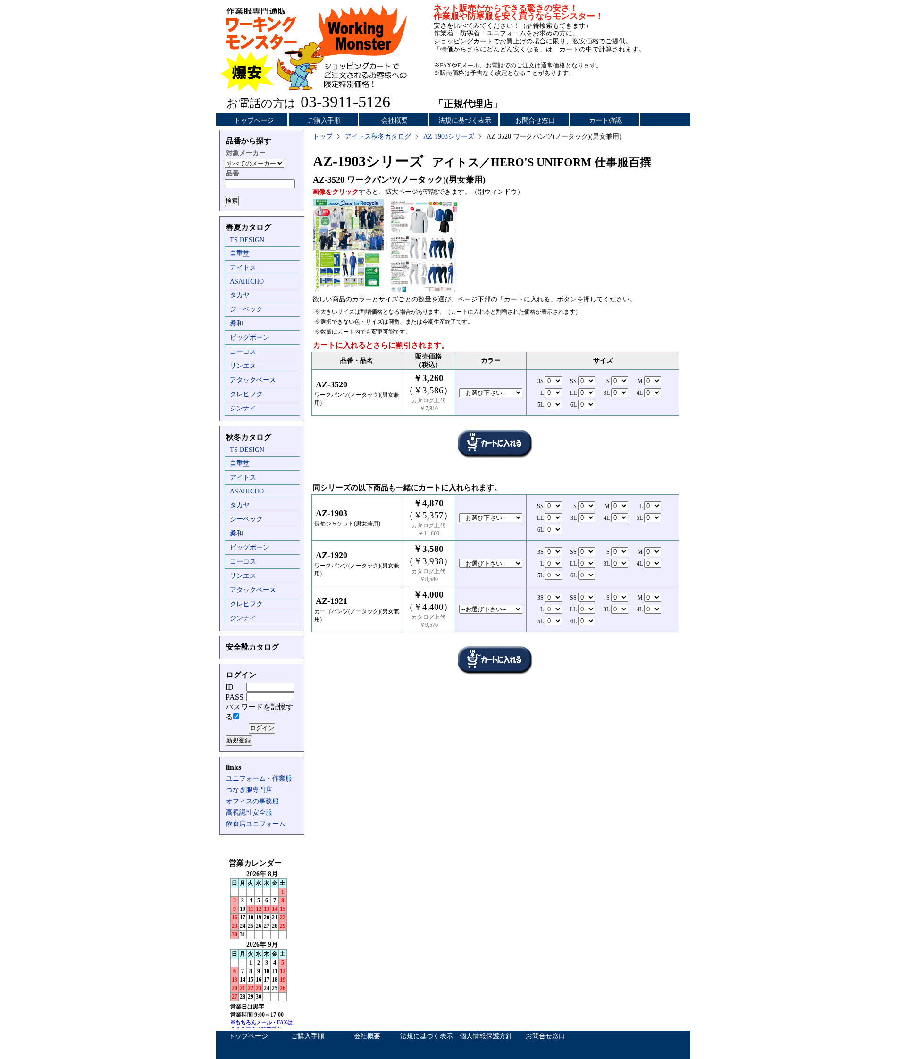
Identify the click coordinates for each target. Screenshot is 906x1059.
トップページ (254, 120)
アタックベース (253, 380)
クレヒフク (246, 394)
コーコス (243, 351)
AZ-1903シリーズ (448, 136)
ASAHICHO (247, 281)
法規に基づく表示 (464, 120)
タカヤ (240, 295)
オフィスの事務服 (252, 801)
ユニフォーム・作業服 (259, 778)
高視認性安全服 (249, 812)
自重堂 (240, 253)
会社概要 (394, 120)
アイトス (243, 267)
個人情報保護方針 (486, 1036)
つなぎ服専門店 (249, 789)
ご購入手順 (324, 120)
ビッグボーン (249, 337)
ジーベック (246, 309)
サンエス (243, 365)
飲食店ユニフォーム (255, 823)
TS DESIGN (247, 239)
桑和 (236, 323)
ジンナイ (243, 408)
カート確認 (605, 120)
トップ (323, 136)
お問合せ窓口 (535, 120)
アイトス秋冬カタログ (378, 136)
